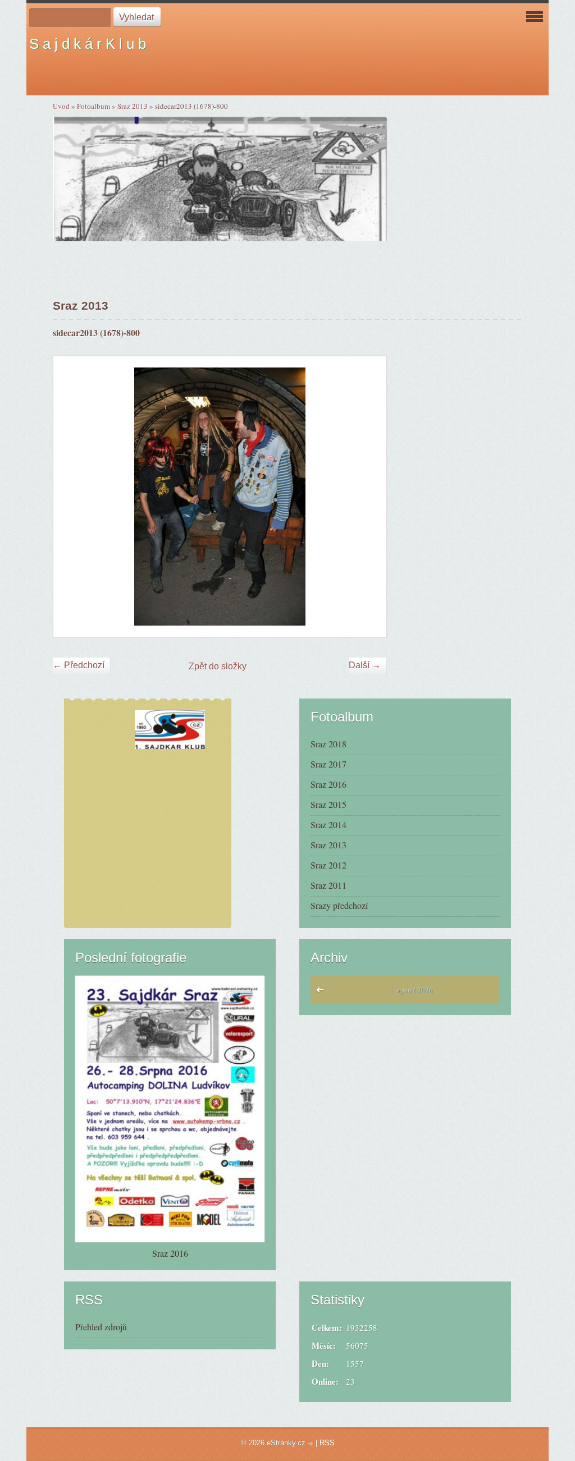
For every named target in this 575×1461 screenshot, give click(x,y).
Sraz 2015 (328, 804)
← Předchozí (78, 665)
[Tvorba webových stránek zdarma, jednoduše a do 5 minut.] (312, 1443)
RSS (327, 1443)
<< (322, 992)
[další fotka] (368, 496)
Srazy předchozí (339, 905)
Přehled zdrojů (101, 1327)
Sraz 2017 (328, 764)
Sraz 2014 (328, 824)
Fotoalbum (93, 106)
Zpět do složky (218, 666)
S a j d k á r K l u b (87, 44)
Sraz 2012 (328, 865)
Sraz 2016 (328, 784)
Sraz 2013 (132, 106)
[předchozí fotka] (71, 496)
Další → (365, 665)
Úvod (61, 106)
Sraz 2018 (328, 744)
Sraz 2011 (328, 885)
